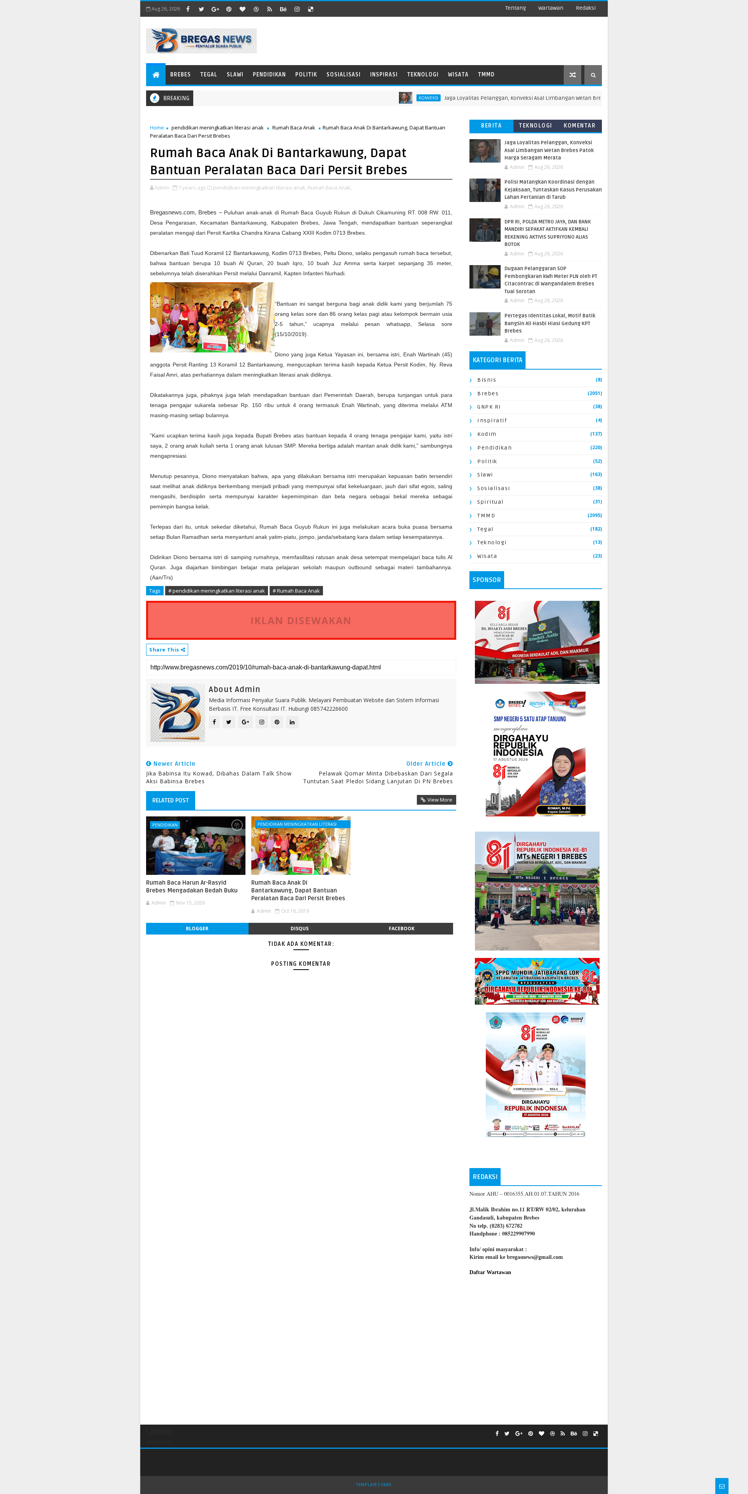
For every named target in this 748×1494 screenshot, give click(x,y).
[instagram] (297, 9)
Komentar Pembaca (580, 127)
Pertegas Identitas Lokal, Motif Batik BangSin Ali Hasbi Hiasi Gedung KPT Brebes (550, 323)
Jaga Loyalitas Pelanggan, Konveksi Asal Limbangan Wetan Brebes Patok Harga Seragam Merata (530, 98)
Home (157, 127)
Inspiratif (492, 420)
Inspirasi (384, 74)
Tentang (515, 8)
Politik (306, 74)
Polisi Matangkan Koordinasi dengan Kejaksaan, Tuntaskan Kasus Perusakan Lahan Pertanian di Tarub (553, 189)
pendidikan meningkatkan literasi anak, (260, 187)
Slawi (235, 74)
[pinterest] (229, 9)
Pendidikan (269, 74)
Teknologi (423, 74)
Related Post (170, 800)
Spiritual (490, 502)
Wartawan (550, 8)
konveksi (394, 98)
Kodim (487, 434)
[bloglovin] (242, 9)
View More (439, 799)
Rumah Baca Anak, (330, 187)
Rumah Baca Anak (293, 127)
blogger (197, 928)
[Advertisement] (535, 1346)
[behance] (283, 9)
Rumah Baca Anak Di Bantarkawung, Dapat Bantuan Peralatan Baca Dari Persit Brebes (298, 890)
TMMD (486, 74)
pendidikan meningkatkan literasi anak (217, 127)
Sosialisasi (343, 74)
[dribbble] (256, 9)
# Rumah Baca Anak (296, 590)
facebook (402, 928)
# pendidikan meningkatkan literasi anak (216, 590)
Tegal (208, 74)
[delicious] (310, 9)
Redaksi (586, 8)
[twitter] (201, 9)
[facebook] (188, 9)
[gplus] (215, 9)
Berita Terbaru (491, 127)
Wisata (458, 74)
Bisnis (486, 380)
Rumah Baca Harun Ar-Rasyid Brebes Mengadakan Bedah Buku (192, 886)
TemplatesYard (374, 1485)
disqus (300, 928)
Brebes (180, 74)
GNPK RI (489, 407)
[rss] (269, 9)
